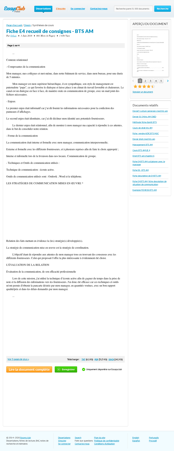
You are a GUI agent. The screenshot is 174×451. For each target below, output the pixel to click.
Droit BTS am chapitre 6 (143, 155)
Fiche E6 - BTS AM (141, 170)
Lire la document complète (29, 369)
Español (136, 440)
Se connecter (78, 8)
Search (78, 437)
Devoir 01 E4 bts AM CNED (144, 116)
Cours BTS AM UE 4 (141, 150)
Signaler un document (143, 91)
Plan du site (99, 437)
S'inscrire (61, 8)
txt (83, 359)
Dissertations (64, 437)
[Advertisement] (65, 212)
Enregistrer (68, 369)
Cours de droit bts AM (142, 127)
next (168, 81)
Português (154, 437)
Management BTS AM (143, 144)
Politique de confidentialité (106, 440)
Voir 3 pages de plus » (18, 359)
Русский (153, 440)
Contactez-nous (98, 8)
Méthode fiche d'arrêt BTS (145, 122)
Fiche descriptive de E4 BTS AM (147, 175)
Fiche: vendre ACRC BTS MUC (146, 133)
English (135, 437)
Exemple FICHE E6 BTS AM (145, 190)
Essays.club (25, 437)
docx (111, 359)
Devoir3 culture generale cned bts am (150, 111)
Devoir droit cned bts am (144, 139)
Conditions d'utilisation (104, 443)
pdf (96, 359)
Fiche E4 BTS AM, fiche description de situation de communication (150, 183)
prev (133, 81)
